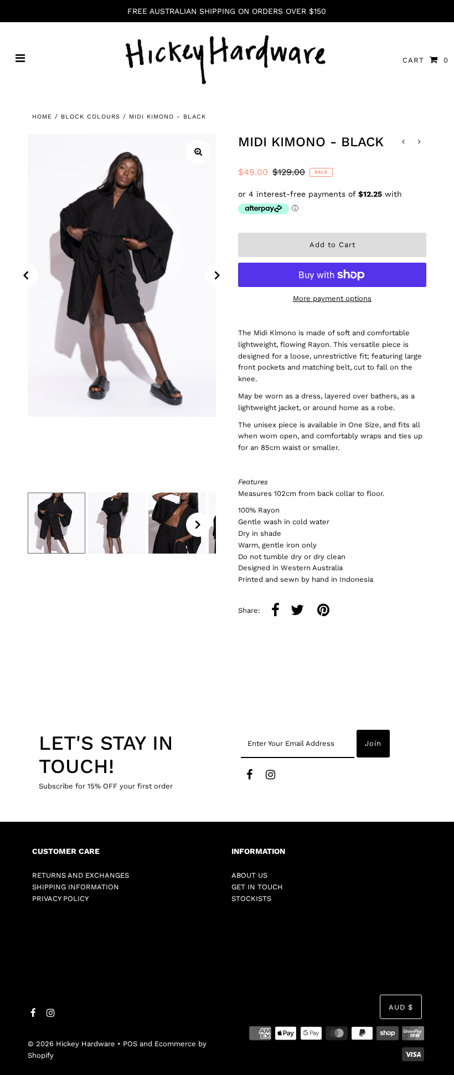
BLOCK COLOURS (90, 116)
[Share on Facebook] (275, 611)
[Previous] (26, 275)
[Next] (217, 275)
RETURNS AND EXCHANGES (80, 875)
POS (130, 1044)
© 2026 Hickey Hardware (71, 1044)
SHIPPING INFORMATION (75, 887)
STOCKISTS (251, 898)
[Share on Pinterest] (323, 611)
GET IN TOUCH (257, 887)
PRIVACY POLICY (60, 898)
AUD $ (401, 1007)
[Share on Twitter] (297, 611)
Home (42, 116)
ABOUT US (249, 875)
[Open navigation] (20, 60)
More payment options (332, 298)
